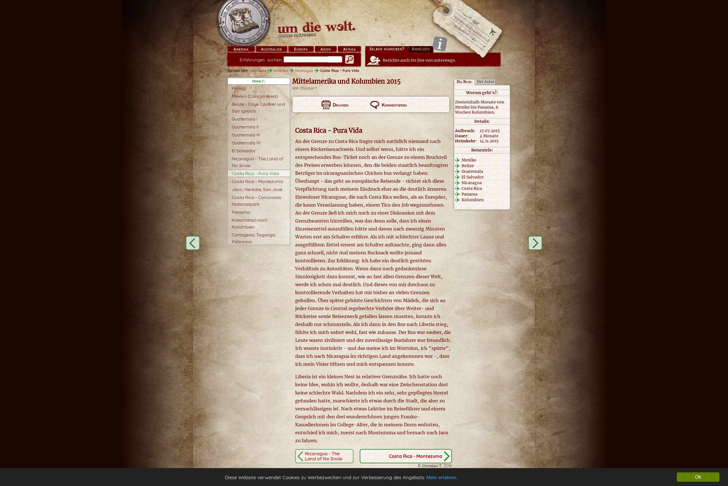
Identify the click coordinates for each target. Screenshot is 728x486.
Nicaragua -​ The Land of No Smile (323, 456)
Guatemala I (245, 119)
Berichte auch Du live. (419, 60)
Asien (325, 49)
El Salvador (244, 150)
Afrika (349, 49)
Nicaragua (304, 70)
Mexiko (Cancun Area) (255, 96)
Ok (698, 477)
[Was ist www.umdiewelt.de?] (440, 43)
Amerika (241, 49)
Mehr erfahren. (442, 477)
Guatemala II (245, 127)
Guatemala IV (246, 143)
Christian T (308, 88)
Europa (301, 49)
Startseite (258, 70)
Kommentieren (394, 105)
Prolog (239, 88)
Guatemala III (246, 135)
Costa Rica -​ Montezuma (257, 181)
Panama (241, 212)
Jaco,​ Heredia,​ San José (257, 189)
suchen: (261, 60)
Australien (271, 49)
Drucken (340, 105)
